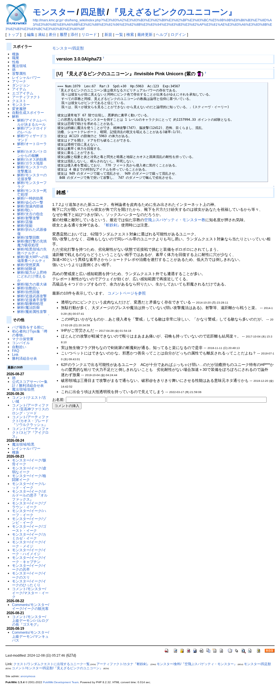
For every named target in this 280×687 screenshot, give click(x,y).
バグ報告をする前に (28, 327)
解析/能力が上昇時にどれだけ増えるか (32, 276)
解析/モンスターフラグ (32, 185)
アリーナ (19, 81)
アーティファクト (26, 97)
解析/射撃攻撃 (28, 218)
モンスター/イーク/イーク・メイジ (29, 544)
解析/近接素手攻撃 (32, 300)
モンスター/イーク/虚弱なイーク (29, 470)
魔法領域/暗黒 (23, 444)
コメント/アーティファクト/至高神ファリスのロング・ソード (30, 409)
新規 (108, 34)
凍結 (41, 34)
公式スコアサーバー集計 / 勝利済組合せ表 (30, 384)
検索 (130, 34)
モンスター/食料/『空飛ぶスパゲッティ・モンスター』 (197, 664)
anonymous (28, 676)
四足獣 (92, 11)
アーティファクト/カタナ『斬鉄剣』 (123, 664)
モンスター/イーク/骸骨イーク (29, 462)
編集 (30, 34)
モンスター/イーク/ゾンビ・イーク (29, 521)
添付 (74, 34)
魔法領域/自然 (23, 389)
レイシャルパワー (26, 78)
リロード (89, 34)
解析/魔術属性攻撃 (32, 312)
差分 (52, 34)
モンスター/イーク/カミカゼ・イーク (29, 536)
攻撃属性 (19, 73)
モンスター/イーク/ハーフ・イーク (29, 513)
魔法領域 (19, 66)
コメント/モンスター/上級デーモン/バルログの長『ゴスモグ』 (30, 621)
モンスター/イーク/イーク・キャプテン (29, 560)
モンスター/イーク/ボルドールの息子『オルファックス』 (30, 495)
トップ (13, 34)
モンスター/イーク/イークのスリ (29, 575)
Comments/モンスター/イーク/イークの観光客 (30, 607)
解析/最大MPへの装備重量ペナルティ (33, 259)
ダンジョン (21, 85)
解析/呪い (25, 210)
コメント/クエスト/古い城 (29, 399)
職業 (15, 58)
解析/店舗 (25, 222)
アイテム (19, 89)
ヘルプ (161, 34)
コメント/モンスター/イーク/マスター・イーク (30, 593)
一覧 (119, 34)
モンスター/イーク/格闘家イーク (29, 478)
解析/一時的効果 (30, 198)
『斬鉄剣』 (111, 225)
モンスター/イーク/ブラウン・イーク (29, 505)
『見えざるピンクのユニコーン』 (173, 11)
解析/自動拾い (28, 288)
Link (15, 355)
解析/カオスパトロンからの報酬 (32, 153)
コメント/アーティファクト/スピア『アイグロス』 (30, 433)
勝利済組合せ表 (24, 358)
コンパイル (21, 343)
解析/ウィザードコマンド (32, 138)
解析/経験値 (26, 269)
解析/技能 (25, 226)
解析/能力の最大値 (32, 284)
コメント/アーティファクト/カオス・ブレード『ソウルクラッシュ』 (30, 421)
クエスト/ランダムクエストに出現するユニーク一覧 (51, 664)
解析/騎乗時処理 (30, 304)
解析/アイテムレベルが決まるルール (32, 122)
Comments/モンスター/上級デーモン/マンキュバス (30, 636)
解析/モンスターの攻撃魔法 (32, 169)
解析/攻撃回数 (28, 237)
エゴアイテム (22, 93)
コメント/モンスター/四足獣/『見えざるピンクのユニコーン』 (57, 668)
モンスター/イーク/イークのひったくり (29, 583)
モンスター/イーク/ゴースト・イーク (29, 528)
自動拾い (19, 347)
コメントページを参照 (126, 293)
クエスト (19, 101)
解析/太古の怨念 (30, 214)
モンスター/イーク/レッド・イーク (29, 486)
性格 (15, 62)
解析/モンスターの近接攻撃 (32, 177)
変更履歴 (19, 109)
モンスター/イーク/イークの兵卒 (29, 567)
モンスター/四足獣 (68, 48)
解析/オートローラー (32, 146)
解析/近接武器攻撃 (32, 296)
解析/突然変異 (28, 265)
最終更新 (145, 34)
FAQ (15, 351)
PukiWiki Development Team (60, 682)
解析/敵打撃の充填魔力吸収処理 (32, 243)
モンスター (54, 11)
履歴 (63, 34)
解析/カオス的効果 (32, 159)
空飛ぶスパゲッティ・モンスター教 (174, 220)
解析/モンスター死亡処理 (32, 193)
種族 (15, 54)
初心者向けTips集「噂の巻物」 (29, 333)
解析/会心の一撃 (30, 202)
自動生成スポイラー (28, 113)
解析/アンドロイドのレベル (32, 130)
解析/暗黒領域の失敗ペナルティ (32, 251)
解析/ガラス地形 (30, 163)
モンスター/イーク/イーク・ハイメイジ (29, 552)
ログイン (178, 34)
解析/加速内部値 (30, 206)
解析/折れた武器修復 (32, 231)
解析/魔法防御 (28, 307)
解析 (15, 116)
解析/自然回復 (28, 292)
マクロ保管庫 (22, 339)
